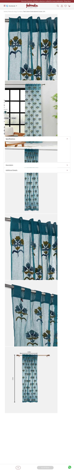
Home (5, 11)
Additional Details (11, 170)
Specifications (10, 139)
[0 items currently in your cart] (68, 5)
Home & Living (12, 11)
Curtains (19, 11)
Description (9, 165)
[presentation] (58, 5)
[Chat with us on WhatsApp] (70, 467)
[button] (5, 112)
